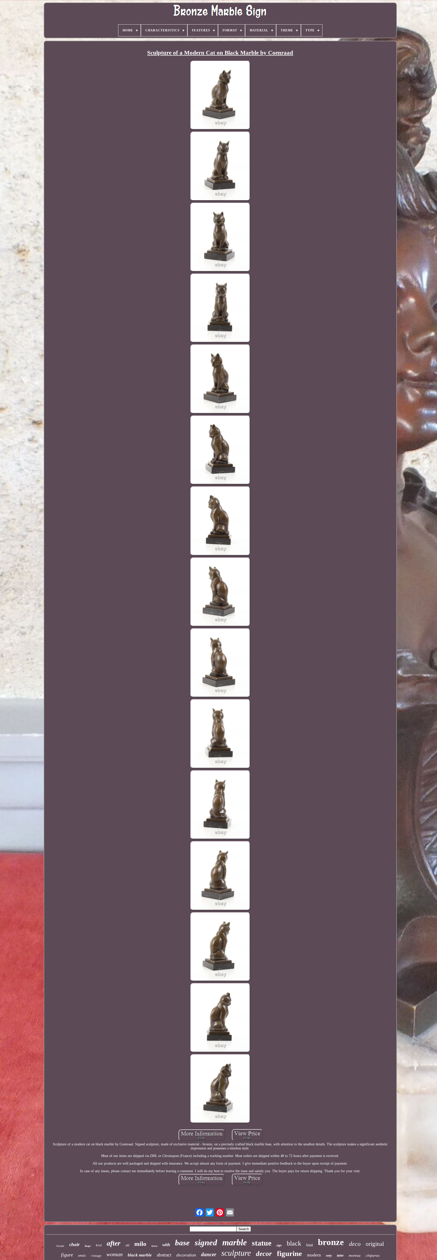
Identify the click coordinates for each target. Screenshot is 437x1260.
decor (264, 1253)
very (329, 1255)
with (166, 1244)
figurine (289, 1253)
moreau (355, 1255)
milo (140, 1243)
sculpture (236, 1252)
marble (234, 1242)
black (294, 1243)
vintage (96, 1255)
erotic (82, 1255)
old (127, 1245)
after (113, 1243)
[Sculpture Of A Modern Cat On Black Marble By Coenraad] (220, 95)
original (375, 1244)
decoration (186, 1254)
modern (314, 1254)
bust (309, 1245)
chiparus (373, 1255)
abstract (164, 1254)
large (88, 1245)
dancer (208, 1254)
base (182, 1242)
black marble (140, 1255)
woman (114, 1254)
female (60, 1245)
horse (154, 1246)
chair (74, 1244)
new (340, 1255)
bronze (331, 1242)
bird (99, 1245)
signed (206, 1242)
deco (355, 1244)
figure (67, 1254)
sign (279, 1245)
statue (261, 1243)
